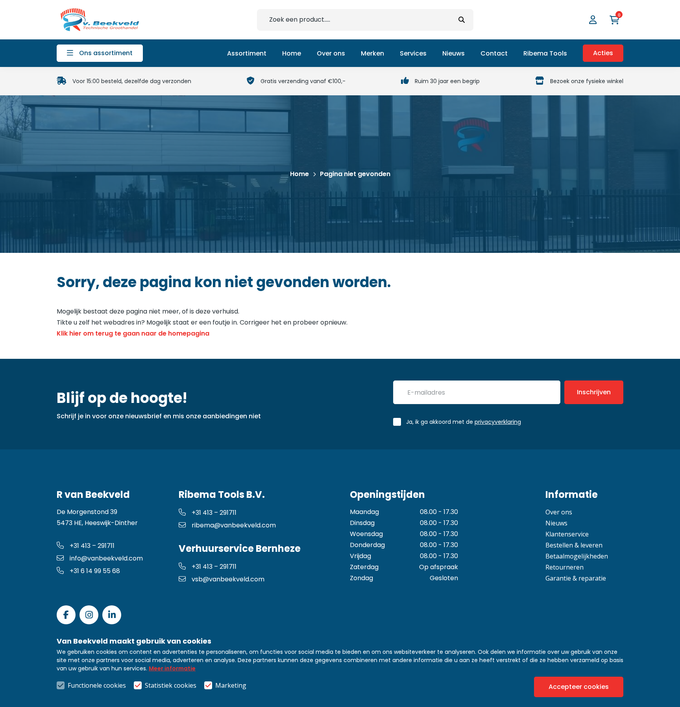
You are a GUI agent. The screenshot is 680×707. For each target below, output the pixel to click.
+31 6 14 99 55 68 (95, 570)
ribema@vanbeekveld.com (234, 525)
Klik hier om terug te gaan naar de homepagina (133, 333)
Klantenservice (567, 534)
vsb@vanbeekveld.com (228, 579)
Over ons (558, 512)
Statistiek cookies (170, 685)
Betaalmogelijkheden (576, 556)
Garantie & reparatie (575, 578)
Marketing (230, 685)
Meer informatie (172, 668)
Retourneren (564, 567)
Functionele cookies (97, 685)
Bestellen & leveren (573, 545)
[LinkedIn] (111, 614)
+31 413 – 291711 (92, 545)
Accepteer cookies (579, 686)
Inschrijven (594, 392)
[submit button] (462, 20)
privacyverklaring (498, 422)
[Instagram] (88, 614)
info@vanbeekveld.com (106, 558)
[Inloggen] (594, 19)
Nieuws (556, 523)
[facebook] (66, 614)
